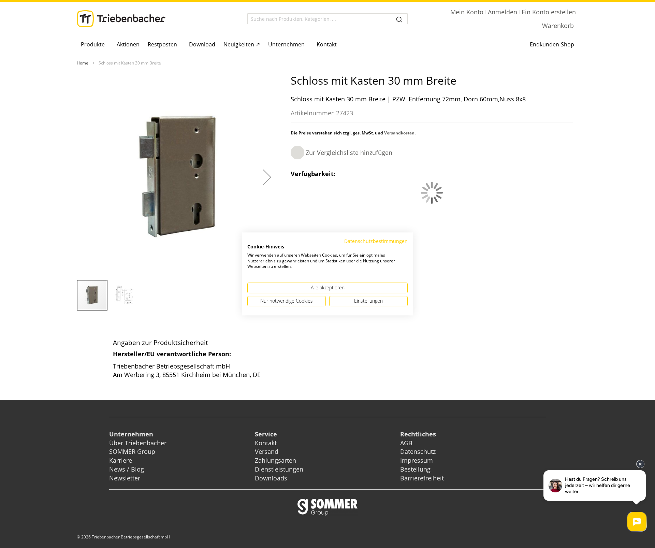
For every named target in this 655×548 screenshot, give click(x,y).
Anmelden (502, 12)
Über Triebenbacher (137, 443)
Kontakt (266, 443)
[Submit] (399, 18)
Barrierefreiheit (423, 478)
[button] (267, 177)
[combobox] (327, 18)
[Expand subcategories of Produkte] (106, 44)
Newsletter (124, 478)
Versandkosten (399, 133)
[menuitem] (95, 44)
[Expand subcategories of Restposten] (179, 44)
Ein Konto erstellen (549, 12)
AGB (406, 443)
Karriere (120, 460)
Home (82, 63)
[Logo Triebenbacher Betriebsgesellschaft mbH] (121, 18)
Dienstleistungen (279, 469)
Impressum (416, 460)
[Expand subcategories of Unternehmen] (306, 44)
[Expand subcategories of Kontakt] (338, 44)
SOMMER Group (132, 451)
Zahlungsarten (275, 460)
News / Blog (126, 469)
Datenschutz (418, 451)
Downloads (271, 478)
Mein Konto (466, 12)
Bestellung (415, 469)
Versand (266, 451)
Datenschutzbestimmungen (376, 241)
